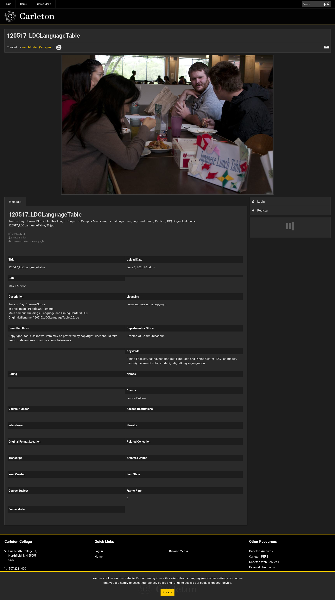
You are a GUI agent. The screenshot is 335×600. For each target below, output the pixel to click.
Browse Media (43, 4)
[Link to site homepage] (29, 16)
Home (23, 4)
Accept (167, 592)
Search (328, 3)
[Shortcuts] (326, 46)
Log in (8, 4)
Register (262, 210)
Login (260, 201)
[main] (167, 279)
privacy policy (157, 582)
